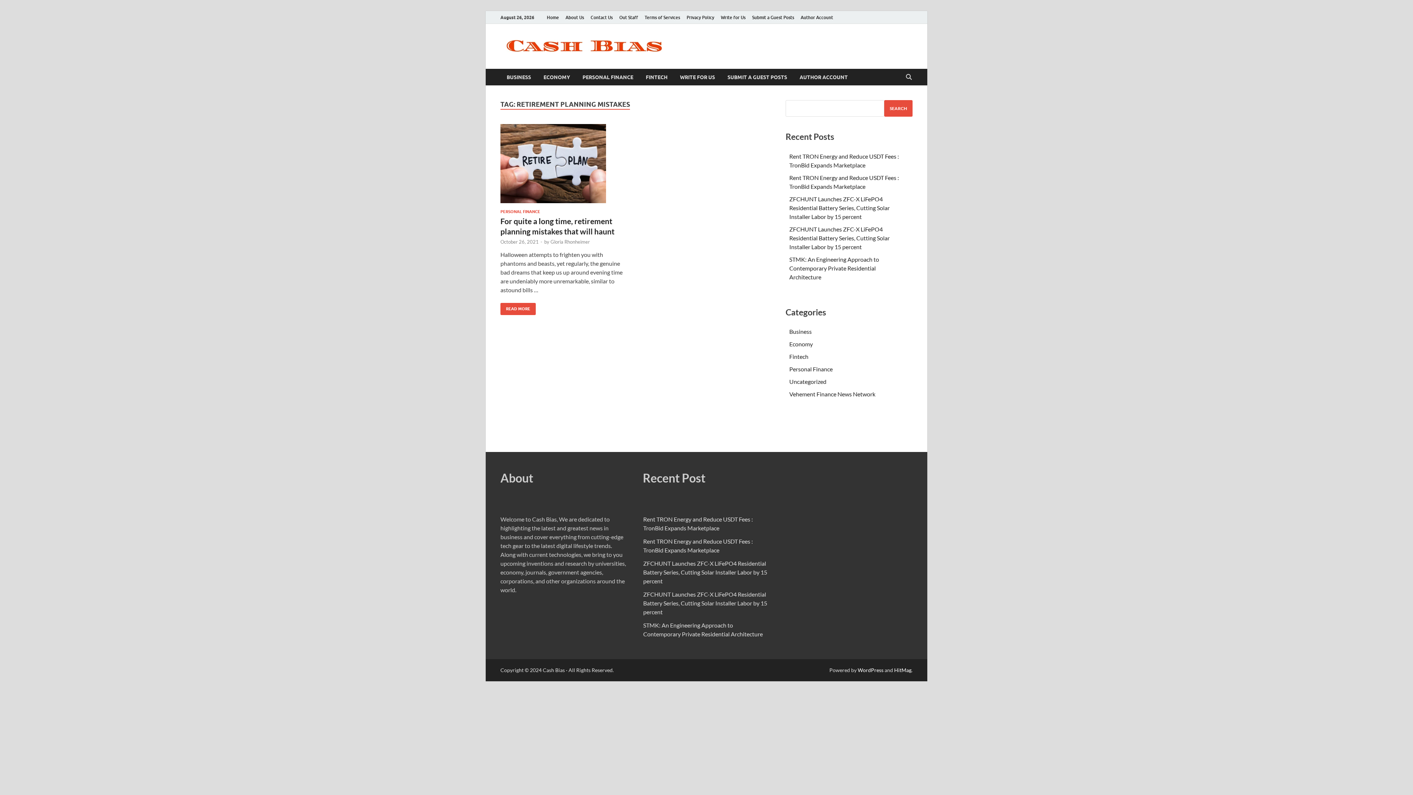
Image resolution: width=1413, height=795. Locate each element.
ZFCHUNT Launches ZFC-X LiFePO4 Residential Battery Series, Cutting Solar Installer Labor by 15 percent (839, 207)
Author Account (817, 17)
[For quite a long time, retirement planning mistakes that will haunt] (564, 163)
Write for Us (733, 17)
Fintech (656, 77)
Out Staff (628, 17)
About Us (575, 17)
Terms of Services (662, 17)
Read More (515, 307)
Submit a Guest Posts (773, 17)
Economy (556, 77)
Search (898, 108)
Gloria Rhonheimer (570, 242)
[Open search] (908, 77)
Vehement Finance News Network (832, 394)
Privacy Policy (700, 17)
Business (519, 77)
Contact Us (602, 17)
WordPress (870, 670)
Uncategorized (807, 381)
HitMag (902, 670)
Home (553, 17)
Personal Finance (607, 77)
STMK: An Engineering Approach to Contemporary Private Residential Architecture (834, 268)
